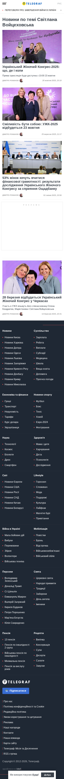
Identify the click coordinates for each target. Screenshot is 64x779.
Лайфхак (41, 508)
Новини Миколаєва (15, 384)
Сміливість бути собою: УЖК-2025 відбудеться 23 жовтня (30, 126)
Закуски (40, 666)
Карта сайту (10, 743)
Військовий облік (45, 556)
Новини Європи (13, 482)
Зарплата (41, 337)
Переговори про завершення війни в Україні (30, 10)
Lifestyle (38, 475)
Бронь (39, 540)
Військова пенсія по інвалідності (16, 654)
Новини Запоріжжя (15, 363)
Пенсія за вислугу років (14, 667)
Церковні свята (44, 578)
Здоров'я (39, 437)
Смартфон (10, 465)
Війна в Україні (11, 529)
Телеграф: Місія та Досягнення (21, 748)
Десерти (40, 655)
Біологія (9, 454)
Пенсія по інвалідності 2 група (17, 646)
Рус (59, 3)
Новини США (12, 487)
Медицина (41, 358)
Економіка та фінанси (15, 394)
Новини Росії (12, 492)
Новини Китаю (13, 503)
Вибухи (9, 540)
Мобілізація (40, 529)
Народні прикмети (46, 583)
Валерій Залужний (15, 602)
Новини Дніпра (13, 348)
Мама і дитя (42, 444)
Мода (39, 492)
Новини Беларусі (14, 508)
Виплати (40, 348)
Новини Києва (12, 337)
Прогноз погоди (44, 379)
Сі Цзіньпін (11, 591)
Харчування (42, 449)
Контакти (8, 733)
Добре (47, 775)
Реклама (8, 722)
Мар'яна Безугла (14, 617)
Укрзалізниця (12, 427)
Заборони (41, 594)
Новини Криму (13, 379)
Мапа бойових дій (14, 535)
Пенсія (6, 633)
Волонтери (11, 556)
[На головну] (32, 3)
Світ (4, 475)
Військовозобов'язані (48, 551)
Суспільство (41, 331)
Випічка (40, 639)
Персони (7, 571)
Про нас (8, 701)
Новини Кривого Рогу (16, 369)
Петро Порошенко (15, 612)
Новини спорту (43, 394)
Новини (7, 331)
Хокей (39, 417)
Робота (40, 342)
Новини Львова (13, 358)
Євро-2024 (42, 422)
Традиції (40, 588)
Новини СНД (12, 497)
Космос (9, 449)
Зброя (8, 551)
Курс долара (11, 422)
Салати (40, 660)
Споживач (41, 487)
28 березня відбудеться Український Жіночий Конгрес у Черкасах (32, 299)
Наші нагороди (12, 727)
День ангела (43, 599)
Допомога (41, 374)
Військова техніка (14, 561)
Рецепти (39, 633)
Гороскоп (41, 482)
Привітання (42, 518)
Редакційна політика (15, 712)
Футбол (40, 401)
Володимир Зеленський (11, 579)
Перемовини (12, 545)
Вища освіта (43, 369)
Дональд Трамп (13, 586)
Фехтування (42, 427)
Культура (41, 503)
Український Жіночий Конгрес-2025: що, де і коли (31, 68)
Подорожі (41, 497)
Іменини (40, 604)
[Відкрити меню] (4, 3)
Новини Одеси (13, 353)
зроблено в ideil (12, 769)
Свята (37, 571)
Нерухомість (11, 411)
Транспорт (10, 406)
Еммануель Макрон (15, 596)
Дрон (7, 459)
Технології (10, 444)
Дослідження (43, 465)
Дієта (39, 454)
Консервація (43, 645)
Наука (5, 437)
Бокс (38, 406)
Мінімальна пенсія (15, 661)
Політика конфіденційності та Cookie (24, 706)
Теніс (39, 411)
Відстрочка (42, 545)
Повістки (41, 535)
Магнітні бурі (43, 513)
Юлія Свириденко (14, 623)
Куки (35, 774)
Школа (39, 363)
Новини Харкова (14, 342)
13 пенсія (10, 639)
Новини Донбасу (14, 374)
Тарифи (9, 417)
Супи (39, 650)
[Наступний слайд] (61, 10)
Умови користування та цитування (23, 717)
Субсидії (40, 353)
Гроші (8, 401)
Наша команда (12, 738)
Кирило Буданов (14, 607)
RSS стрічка (10, 754)
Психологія (42, 459)
